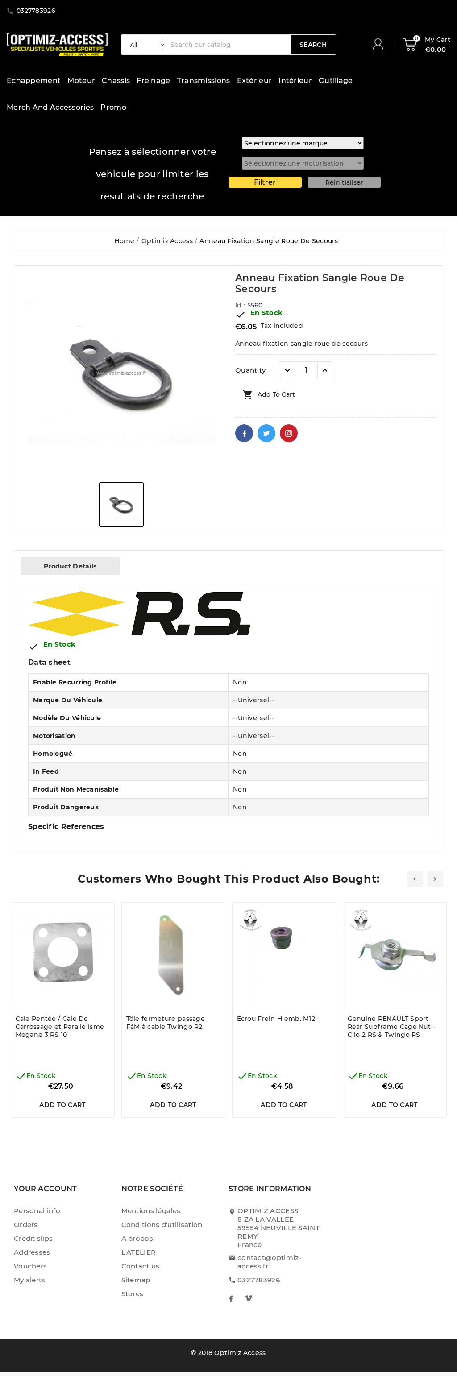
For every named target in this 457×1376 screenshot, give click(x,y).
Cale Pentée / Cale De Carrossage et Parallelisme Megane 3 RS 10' (60, 1027)
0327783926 (258, 1280)
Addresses (32, 1252)
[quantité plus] (324, 370)
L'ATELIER (138, 1252)
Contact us (140, 1266)
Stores (132, 1293)
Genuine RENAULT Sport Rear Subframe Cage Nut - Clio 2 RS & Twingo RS (391, 1027)
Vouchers (30, 1266)
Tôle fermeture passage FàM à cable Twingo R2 (165, 1023)
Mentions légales (151, 1210)
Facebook (244, 433)
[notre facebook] (231, 1298)
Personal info (37, 1210)
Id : (241, 305)
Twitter (266, 433)
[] (381, 45)
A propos (137, 1238)
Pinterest (289, 433)
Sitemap (135, 1280)
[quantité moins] (287, 370)
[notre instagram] (249, 1298)
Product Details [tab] (70, 566)
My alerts (30, 1280)
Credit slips (33, 1238)
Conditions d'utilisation (162, 1224)
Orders (26, 1224)
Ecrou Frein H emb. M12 (276, 1019)
